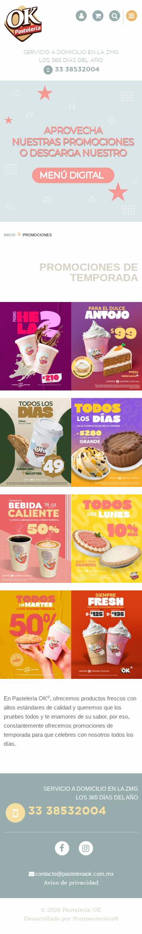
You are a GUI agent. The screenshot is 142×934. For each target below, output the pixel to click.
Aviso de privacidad (71, 882)
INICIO (10, 235)
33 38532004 (77, 69)
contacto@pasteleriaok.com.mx (74, 873)
